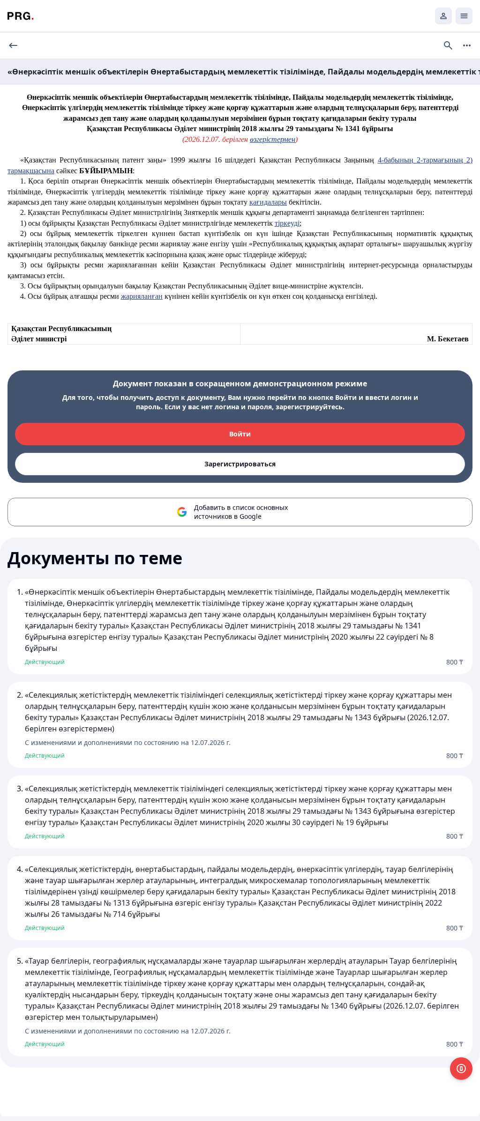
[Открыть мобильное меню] (464, 15)
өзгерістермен (272, 139)
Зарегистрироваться (240, 463)
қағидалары (268, 202)
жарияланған (142, 296)
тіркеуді (287, 223)
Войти (240, 433)
